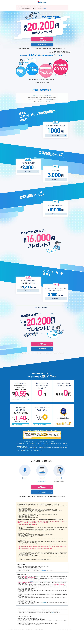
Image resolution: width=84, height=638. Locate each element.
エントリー (48, 99)
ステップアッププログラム (30, 450)
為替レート (37, 576)
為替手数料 (31, 581)
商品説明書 (43, 570)
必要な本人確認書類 (41, 481)
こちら (44, 8)
